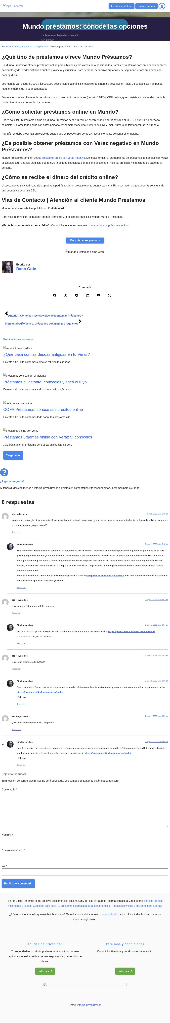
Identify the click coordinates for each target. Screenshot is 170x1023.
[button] (57, 296)
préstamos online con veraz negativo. (64, 157)
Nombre (7, 835)
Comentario (9, 789)
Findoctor (7, 46)
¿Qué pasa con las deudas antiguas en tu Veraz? (46, 354)
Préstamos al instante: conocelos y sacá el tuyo (45, 382)
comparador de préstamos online (109, 225)
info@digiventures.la (89, 1005)
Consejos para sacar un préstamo (31, 46)
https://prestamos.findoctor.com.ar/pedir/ (131, 631)
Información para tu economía (90, 905)
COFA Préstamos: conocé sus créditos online (43, 409)
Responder (16, 532)
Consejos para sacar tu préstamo (52, 905)
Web (4, 866)
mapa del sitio (109, 914)
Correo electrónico (13, 850)
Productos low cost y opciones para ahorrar (136, 905)
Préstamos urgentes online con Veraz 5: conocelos (47, 437)
